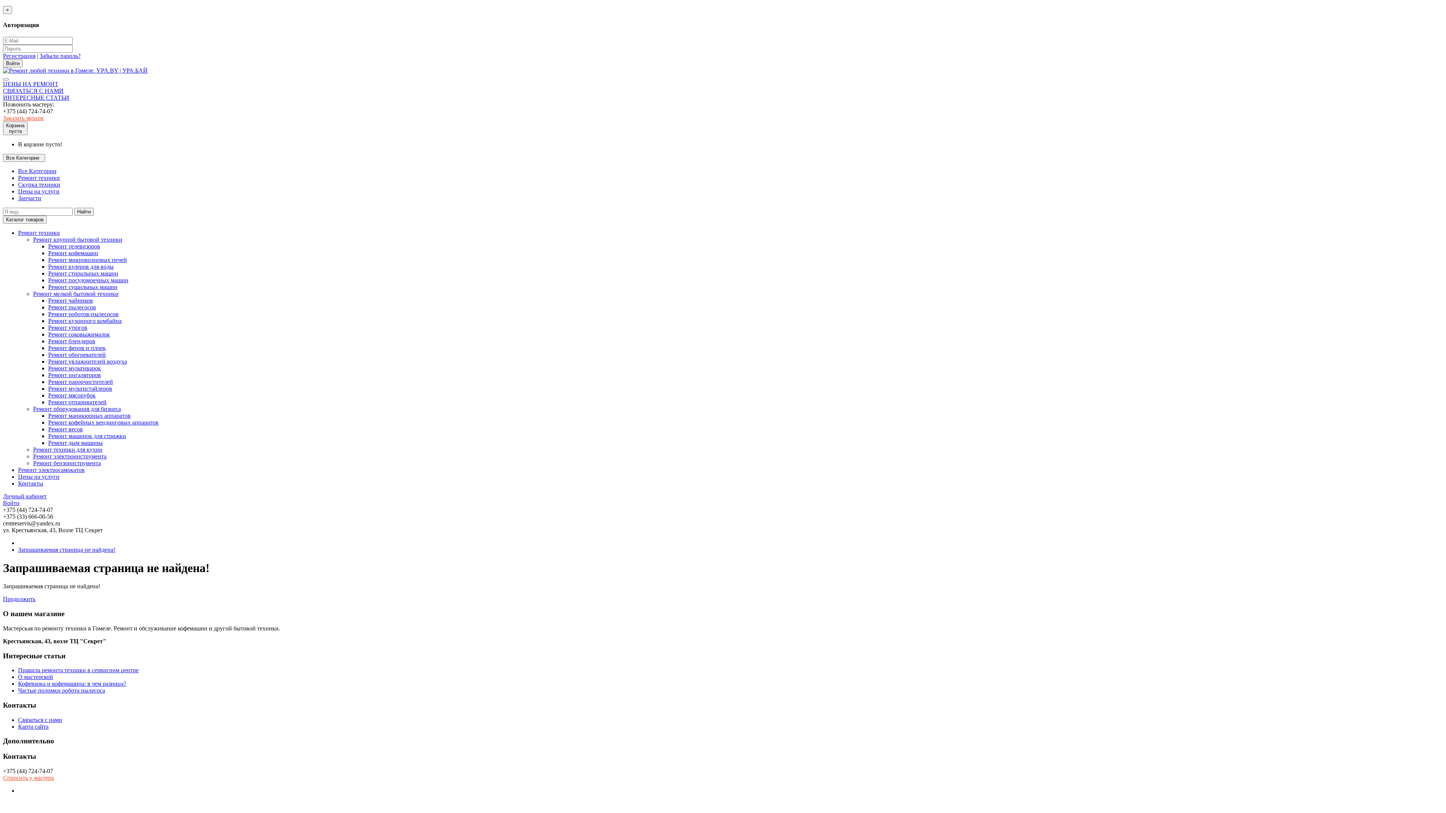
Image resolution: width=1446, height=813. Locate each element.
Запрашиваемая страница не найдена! (66, 550)
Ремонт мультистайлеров (80, 388)
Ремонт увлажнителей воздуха (87, 361)
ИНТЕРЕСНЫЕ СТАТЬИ (36, 97)
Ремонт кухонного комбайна (85, 321)
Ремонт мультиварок (74, 368)
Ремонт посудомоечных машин (88, 280)
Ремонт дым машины (75, 443)
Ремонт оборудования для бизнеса (77, 409)
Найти (84, 212)
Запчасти (29, 198)
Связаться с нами (40, 720)
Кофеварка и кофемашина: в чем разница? (72, 684)
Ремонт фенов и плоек (77, 348)
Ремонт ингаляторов (74, 375)
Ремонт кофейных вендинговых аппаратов (103, 422)
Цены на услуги (38, 191)
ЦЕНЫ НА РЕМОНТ (30, 84)
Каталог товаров (25, 219)
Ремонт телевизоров (74, 246)
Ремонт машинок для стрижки (87, 436)
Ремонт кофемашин (73, 253)
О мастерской (35, 677)
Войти (11, 503)
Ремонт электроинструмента (70, 456)
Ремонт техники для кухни (67, 449)
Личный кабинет (25, 496)
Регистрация (19, 56)
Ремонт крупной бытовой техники (77, 239)
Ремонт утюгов (67, 327)
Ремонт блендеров (71, 341)
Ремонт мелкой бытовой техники (76, 294)
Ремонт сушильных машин (82, 287)
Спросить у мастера (28, 778)
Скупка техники (39, 184)
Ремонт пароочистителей (80, 382)
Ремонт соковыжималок (79, 334)
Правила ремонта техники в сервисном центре (78, 670)
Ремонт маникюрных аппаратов (89, 416)
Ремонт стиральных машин (83, 273)
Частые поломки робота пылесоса (61, 690)
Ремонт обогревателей (77, 355)
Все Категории (37, 171)
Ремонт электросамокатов (51, 470)
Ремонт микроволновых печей (87, 260)
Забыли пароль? (60, 56)
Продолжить (19, 599)
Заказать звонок (23, 118)
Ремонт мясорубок (72, 395)
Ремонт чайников (70, 300)
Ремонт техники (39, 178)
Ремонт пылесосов (72, 307)
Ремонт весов (65, 429)
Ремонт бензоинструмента (67, 463)
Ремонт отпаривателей (77, 402)
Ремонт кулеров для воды (81, 266)
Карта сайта (33, 726)
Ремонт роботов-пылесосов (83, 314)
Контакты (30, 483)
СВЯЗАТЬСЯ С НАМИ (33, 91)
